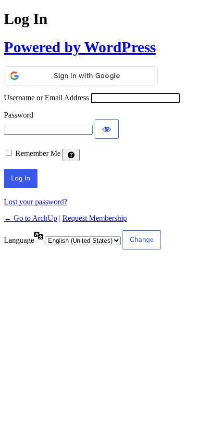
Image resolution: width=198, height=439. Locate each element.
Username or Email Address (46, 98)
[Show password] (107, 129)
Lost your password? (35, 202)
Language (19, 240)
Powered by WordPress (80, 47)
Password (18, 115)
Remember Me (38, 153)
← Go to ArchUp (30, 218)
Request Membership (94, 218)
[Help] (71, 155)
